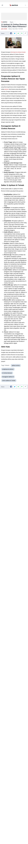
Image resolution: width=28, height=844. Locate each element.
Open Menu (3, 5)
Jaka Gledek (4, 28)
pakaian (7, 89)
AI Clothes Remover (7, 373)
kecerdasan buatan (21, 52)
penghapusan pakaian (8, 369)
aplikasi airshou (16, 365)
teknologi (13, 52)
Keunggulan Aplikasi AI (8, 376)
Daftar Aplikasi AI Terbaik (8, 380)
